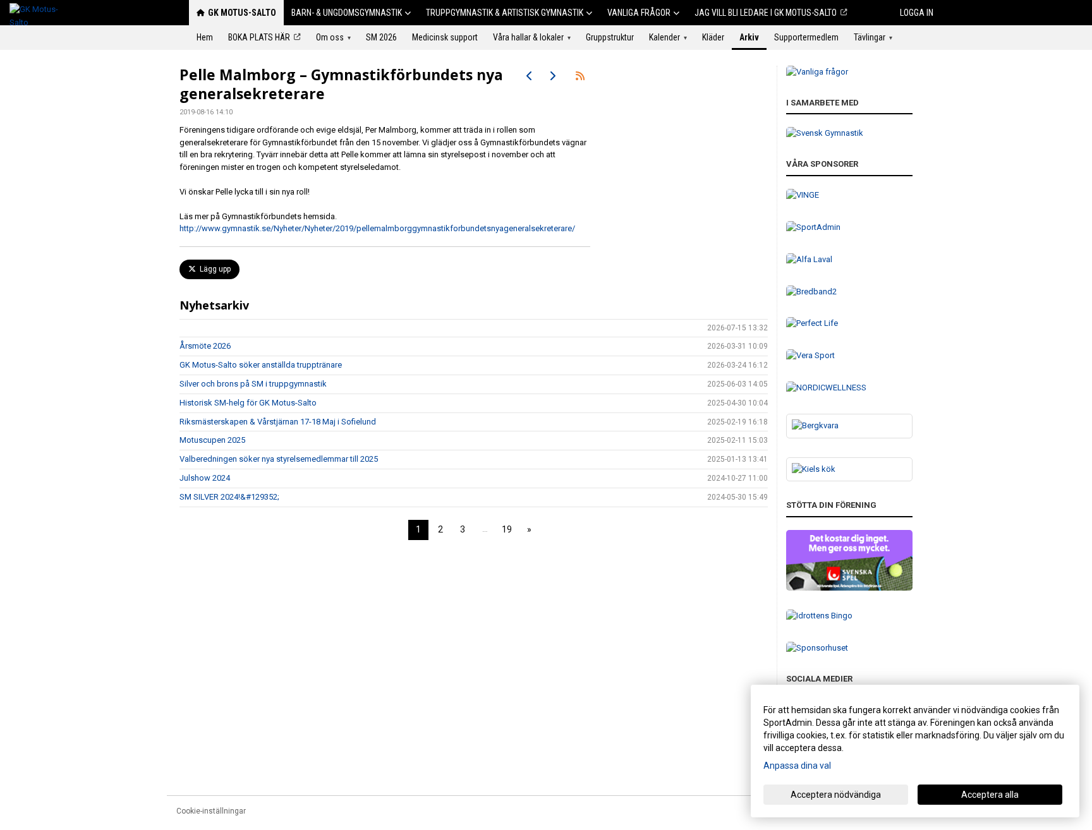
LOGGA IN (916, 13)
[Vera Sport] (849, 356)
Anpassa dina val (797, 766)
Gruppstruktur (610, 37)
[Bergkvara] (849, 426)
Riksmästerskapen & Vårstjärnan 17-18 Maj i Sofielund (277, 421)
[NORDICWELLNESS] (849, 388)
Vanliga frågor (638, 13)
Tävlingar (873, 37)
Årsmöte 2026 (205, 346)
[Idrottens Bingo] (849, 616)
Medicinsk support (445, 37)
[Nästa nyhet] (552, 76)
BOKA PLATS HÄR (259, 37)
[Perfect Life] (849, 323)
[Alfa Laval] (849, 260)
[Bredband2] (849, 292)
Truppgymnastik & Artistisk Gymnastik (504, 13)
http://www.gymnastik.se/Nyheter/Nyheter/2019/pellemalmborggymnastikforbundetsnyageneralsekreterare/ (377, 228)
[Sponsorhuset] (849, 648)
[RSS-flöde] (580, 76)
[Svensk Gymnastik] (849, 133)
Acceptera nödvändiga (836, 795)
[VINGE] (849, 195)
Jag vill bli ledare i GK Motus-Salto (766, 13)
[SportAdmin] (849, 227)
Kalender (668, 37)
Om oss (333, 37)
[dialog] (915, 751)
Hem (205, 37)
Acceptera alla (990, 795)
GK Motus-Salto (242, 13)
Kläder (713, 37)
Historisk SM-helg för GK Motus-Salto (248, 402)
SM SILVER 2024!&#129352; (229, 497)
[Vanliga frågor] (849, 72)
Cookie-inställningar (211, 811)
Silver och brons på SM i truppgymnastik (253, 383)
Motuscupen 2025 (212, 440)
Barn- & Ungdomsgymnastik (346, 13)
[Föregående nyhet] (529, 76)
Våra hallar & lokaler (532, 37)
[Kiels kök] (849, 469)
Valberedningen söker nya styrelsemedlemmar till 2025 (278, 459)
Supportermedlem (806, 37)
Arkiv (749, 37)
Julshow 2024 (204, 478)
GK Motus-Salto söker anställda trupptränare (260, 365)
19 (507, 529)
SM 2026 (381, 37)
